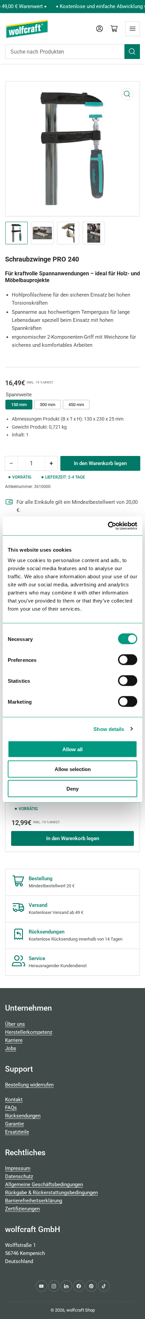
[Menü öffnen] (132, 28)
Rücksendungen (22, 1116)
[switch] (127, 659)
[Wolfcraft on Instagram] (54, 1286)
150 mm (19, 404)
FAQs (11, 1108)
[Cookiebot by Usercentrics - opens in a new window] (107, 526)
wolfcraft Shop (80, 1310)
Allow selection (73, 769)
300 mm (47, 404)
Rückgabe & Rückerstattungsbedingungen (51, 1193)
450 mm (76, 404)
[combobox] (72, 51)
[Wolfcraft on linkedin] (66, 1286)
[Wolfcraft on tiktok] (103, 1286)
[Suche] (132, 51)
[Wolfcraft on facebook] (79, 1286)
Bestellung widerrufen (29, 1085)
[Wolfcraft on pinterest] (91, 1286)
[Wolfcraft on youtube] (41, 1286)
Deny (72, 789)
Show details (108, 729)
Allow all (72, 749)
